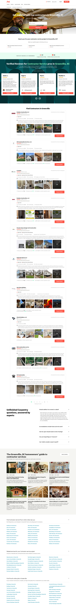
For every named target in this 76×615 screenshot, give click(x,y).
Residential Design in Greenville (34, 569)
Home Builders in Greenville (12, 561)
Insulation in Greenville (53, 599)
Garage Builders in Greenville (55, 567)
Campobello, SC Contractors (54, 527)
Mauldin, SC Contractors (11, 525)
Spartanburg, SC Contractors (55, 531)
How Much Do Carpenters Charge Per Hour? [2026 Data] (37, 477)
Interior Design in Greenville (54, 565)
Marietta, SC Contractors (12, 543)
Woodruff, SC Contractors (33, 541)
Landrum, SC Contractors (33, 539)
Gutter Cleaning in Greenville (55, 589)
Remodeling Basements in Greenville (14, 565)
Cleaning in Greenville (32, 586)
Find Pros (38, 27)
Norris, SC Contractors (53, 529)
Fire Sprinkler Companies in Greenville (35, 561)
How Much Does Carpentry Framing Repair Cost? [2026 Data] (15, 477)
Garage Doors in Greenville (54, 591)
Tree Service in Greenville (12, 588)
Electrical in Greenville (53, 557)
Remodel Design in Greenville (34, 559)
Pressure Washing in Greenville (13, 602)
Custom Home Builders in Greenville (14, 559)
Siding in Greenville (31, 600)
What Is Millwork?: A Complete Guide (58, 501)
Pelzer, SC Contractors (32, 527)
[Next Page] (47, 402)
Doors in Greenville (53, 601)
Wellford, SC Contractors (33, 535)
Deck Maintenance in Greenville (55, 593)
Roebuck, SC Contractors (54, 543)
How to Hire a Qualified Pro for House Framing (37, 502)
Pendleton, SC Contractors (54, 537)
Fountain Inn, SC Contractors (33, 529)
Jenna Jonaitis (10, 499)
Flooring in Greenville (11, 598)
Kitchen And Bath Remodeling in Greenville (15, 563)
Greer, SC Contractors (11, 527)
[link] (4, 90)
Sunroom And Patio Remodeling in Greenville (37, 594)
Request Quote (59, 135)
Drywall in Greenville (53, 563)
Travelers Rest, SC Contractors (13, 541)
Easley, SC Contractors (11, 533)
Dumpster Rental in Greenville (13, 569)
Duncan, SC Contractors (11, 537)
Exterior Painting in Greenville (55, 595)
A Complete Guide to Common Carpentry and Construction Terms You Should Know (16, 503)
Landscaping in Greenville (12, 594)
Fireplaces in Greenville (53, 569)
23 (44, 401)
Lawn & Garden (17, 4)
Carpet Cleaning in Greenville (33, 602)
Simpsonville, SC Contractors (12, 535)
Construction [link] (9, 7)
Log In (60, 1)
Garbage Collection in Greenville (34, 592)
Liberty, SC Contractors (32, 533)
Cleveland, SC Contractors (54, 525)
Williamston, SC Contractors (33, 531)
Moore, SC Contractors (32, 543)
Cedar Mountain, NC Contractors (55, 533)
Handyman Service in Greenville (13, 600)
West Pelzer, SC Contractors (33, 525)
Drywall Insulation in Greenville (55, 561)
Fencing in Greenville (11, 590)
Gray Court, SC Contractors (54, 541)
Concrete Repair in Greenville (33, 588)
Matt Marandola (31, 499)
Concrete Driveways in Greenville (55, 584)
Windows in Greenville (32, 598)
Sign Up (66, 1)
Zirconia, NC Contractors (54, 535)
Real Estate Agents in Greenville (34, 557)
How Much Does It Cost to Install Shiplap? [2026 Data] (59, 477)
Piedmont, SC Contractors (12, 531)
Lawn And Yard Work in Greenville (13, 592)
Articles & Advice (27, 4)
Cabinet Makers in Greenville (55, 597)
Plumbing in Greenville (11, 584)
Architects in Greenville (11, 567)
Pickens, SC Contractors (32, 537)
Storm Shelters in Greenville (33, 563)
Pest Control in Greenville (33, 584)
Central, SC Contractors (54, 539)
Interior (8, 4)
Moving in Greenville (11, 596)
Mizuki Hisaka (52, 499)
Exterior (12, 4)
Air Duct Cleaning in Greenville (55, 603)
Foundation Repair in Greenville (34, 596)
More (22, 4)
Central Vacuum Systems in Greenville (35, 565)
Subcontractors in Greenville (12, 557)
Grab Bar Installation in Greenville (35, 567)
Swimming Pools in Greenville (34, 590)
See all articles (65, 454)
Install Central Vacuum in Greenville (35, 571)
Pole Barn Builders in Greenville (13, 571)
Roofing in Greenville (11, 586)
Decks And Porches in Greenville (55, 559)
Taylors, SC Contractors (11, 529)
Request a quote (10, 93)
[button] (21, 128)
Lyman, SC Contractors (11, 539)
